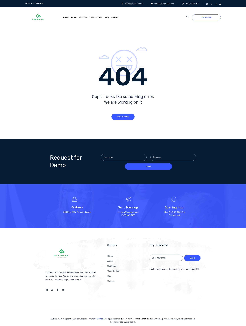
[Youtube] (220, 4)
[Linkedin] (207, 4)
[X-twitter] (211, 4)
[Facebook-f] (216, 4)
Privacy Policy (126, 319)
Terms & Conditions (141, 319)
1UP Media (100, 319)
